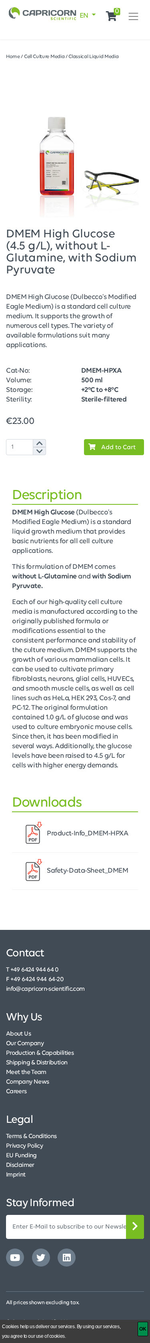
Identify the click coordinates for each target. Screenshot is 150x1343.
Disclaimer (20, 1165)
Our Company (25, 1043)
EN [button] (85, 16)
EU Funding (21, 1155)
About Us (18, 1034)
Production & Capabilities (40, 1053)
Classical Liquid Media (93, 56)
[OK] (143, 1329)
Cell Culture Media (44, 56)
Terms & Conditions (31, 1136)
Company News (27, 1082)
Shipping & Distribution (36, 1063)
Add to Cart (118, 447)
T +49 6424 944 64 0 (32, 970)
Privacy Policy (24, 1146)
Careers (16, 1091)
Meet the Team (26, 1072)
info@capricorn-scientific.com (45, 989)
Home (13, 56)
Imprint (16, 1175)
